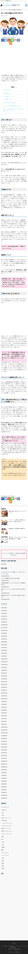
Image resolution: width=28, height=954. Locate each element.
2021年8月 (4, 704)
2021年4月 (4, 715)
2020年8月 (4, 738)
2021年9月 (4, 701)
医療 (3, 863)
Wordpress (4, 820)
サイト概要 (4, 946)
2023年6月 (4, 642)
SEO (3, 812)
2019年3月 (4, 787)
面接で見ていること (9, 96)
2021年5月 (4, 713)
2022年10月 (4, 664)
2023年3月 (4, 650)
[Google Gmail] (15, 40)
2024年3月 (4, 616)
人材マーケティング (6, 831)
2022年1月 (4, 690)
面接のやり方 (6, 93)
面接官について (8, 99)
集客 (2, 850)
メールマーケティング (7, 823)
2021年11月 (4, 696)
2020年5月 (4, 747)
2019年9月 (4, 769)
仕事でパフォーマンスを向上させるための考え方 (13, 590)
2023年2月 (4, 653)
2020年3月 (4, 752)
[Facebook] (2, 40)
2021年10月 (4, 698)
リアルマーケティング (7, 825)
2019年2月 (4, 789)
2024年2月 (4, 619)
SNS (3, 815)
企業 (3, 844)
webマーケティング (6, 817)
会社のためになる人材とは (9, 102)
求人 (2, 839)
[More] (10, 43)
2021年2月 (4, 721)
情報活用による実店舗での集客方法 (17, 528)
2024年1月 (4, 622)
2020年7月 (4, 741)
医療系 (3, 847)
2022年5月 (4, 678)
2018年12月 (4, 795)
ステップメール (5, 855)
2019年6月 (4, 778)
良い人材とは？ (7, 89)
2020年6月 (4, 744)
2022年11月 (4, 661)
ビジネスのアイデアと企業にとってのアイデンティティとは (13, 572)
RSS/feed (3, 564)
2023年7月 (4, 639)
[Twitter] (5, 40)
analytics (4, 810)
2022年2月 (4, 687)
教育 (3, 836)
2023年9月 (4, 633)
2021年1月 (4, 724)
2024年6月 (4, 607)
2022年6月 (4, 676)
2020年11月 (4, 730)
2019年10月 (4, 767)
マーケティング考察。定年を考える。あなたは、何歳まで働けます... (17, 520)
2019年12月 (4, 761)
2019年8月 (4, 772)
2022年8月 (4, 670)
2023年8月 (4, 636)
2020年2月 (4, 755)
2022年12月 (4, 659)
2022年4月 (4, 681)
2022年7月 (4, 673)
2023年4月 (4, 647)
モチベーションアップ (7, 833)
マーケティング (5, 807)
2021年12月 (4, 693)
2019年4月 (4, 784)
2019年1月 (4, 792)
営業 (3, 865)
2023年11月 (4, 627)
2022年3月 (4, 684)
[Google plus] (9, 40)
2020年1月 (4, 758)
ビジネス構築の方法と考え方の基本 (10, 578)
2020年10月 (4, 732)
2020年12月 (4, 727)
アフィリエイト (5, 852)
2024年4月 (4, 613)
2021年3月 (4, 718)
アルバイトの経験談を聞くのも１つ (12, 105)
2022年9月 (4, 667)
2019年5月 (4, 781)
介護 (3, 842)
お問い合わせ (11, 946)
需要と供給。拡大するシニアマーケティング (17, 512)
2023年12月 (4, 624)
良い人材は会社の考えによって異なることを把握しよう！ (13, 110)
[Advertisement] (14, 60)
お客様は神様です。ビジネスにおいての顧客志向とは (13, 583)
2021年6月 (4, 710)
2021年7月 (4, 707)
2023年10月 (4, 630)
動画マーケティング (6, 828)
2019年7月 (4, 775)
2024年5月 (4, 610)
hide (16, 87)
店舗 (3, 868)
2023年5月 (4, 644)
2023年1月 (4, 656)
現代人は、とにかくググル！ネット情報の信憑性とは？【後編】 (17, 538)
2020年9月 (4, 735)
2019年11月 (4, 764)
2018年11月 (4, 798)
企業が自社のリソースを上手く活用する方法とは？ (13, 596)
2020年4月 (4, 750)
